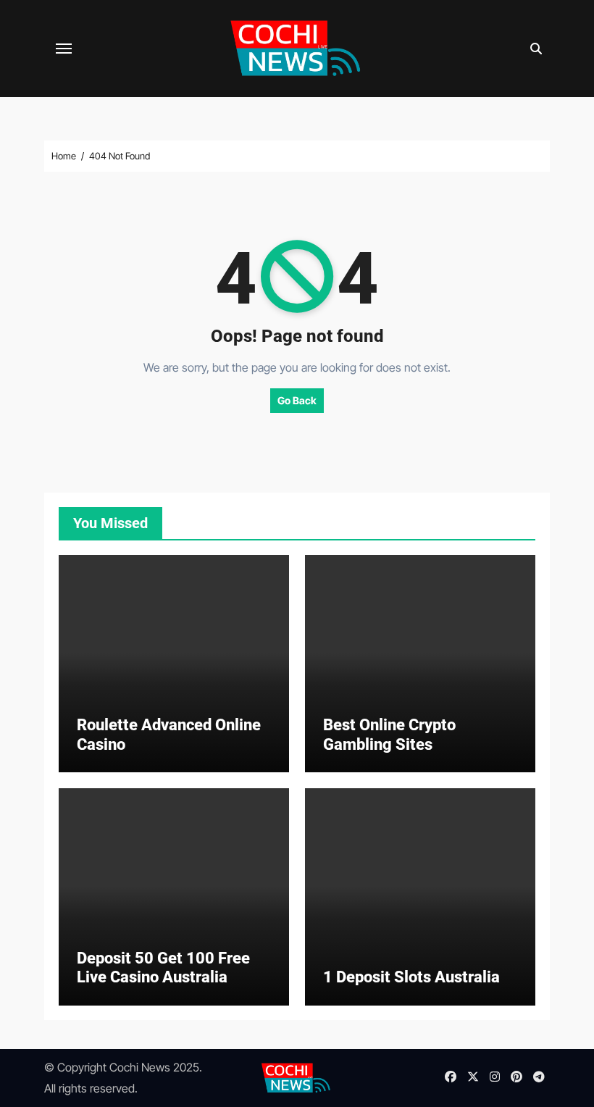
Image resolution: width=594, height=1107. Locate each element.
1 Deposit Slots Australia (411, 977)
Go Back (297, 400)
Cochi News (139, 1067)
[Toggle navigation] (63, 48)
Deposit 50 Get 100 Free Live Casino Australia (163, 967)
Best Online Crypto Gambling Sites (389, 734)
